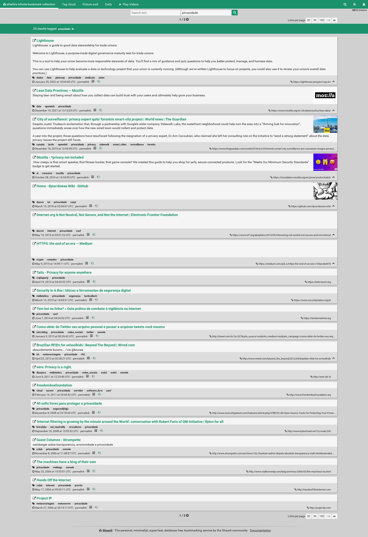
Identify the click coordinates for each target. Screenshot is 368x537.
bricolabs (41, 427)
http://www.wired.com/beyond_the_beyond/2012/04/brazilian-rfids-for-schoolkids (286, 358)
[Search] (345, 4)
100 (321, 20)
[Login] (364, 4)
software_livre (95, 390)
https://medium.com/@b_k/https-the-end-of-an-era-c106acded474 (294, 263)
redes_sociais (75, 332)
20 (308, 20)
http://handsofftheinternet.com (314, 489)
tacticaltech (90, 296)
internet (51, 230)
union (101, 77)
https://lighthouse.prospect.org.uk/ (312, 81)
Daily (108, 4)
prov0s (78, 485)
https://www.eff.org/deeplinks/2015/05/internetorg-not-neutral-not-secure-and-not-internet (281, 235)
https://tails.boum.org (319, 282)
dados (39, 77)
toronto (151, 144)
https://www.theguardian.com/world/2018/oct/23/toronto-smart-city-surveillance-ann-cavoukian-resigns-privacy (273, 148)
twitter (90, 332)
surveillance (137, 144)
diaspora (41, 372)
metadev (52, 259)
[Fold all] (334, 20)
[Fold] (333, 81)
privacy (92, 144)
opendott (49, 106)
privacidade (64, 29)
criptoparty (42, 277)
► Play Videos (129, 4)
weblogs (57, 467)
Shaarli (107, 530)
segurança (74, 296)
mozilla (60, 173)
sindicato (90, 77)
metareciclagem (52, 354)
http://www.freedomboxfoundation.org (310, 394)
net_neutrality (57, 427)
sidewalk (104, 144)
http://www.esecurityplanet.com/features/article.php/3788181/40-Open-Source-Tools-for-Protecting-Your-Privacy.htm (276, 413)
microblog (41, 332)
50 (314, 20)
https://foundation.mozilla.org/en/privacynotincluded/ (302, 177)
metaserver (64, 503)
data (49, 77)
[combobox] (206, 13)
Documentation (260, 530)
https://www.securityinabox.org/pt (312, 300)
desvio (40, 230)
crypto (40, 259)
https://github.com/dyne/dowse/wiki (311, 206)
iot (48, 202)
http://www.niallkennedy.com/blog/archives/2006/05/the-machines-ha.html (289, 471)
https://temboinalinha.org (317, 318)
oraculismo (75, 427)
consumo (47, 173)
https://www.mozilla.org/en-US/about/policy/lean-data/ (301, 110)
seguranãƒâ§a (60, 408)
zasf (78, 230)
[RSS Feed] (354, 4)
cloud (39, 390)
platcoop (60, 77)
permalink (62, 81)
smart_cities (120, 144)
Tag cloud (69, 4)
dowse (40, 202)
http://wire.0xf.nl (322, 376)
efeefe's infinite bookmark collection (30, 4)
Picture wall (90, 4)
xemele (101, 332)
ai (37, 173)
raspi (73, 202)
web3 (114, 372)
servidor (78, 390)
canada (40, 144)
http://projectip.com (320, 507)
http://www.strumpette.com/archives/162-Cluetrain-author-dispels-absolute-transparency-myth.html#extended (272, 453)
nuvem (49, 390)
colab (39, 449)
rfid (83, 354)
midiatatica (42, 296)
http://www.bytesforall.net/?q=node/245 (309, 431)
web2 (104, 372)
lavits (51, 144)
